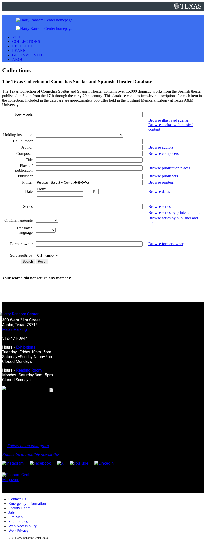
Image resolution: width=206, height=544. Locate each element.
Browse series (159, 206)
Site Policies (18, 521)
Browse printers (161, 182)
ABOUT (19, 59)
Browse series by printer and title (174, 212)
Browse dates (159, 191)
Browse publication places (169, 168)
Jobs (11, 512)
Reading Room (29, 370)
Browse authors (160, 147)
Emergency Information (27, 503)
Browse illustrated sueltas (168, 120)
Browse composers (163, 153)
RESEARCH (23, 46)
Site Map (15, 517)
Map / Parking (14, 329)
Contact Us (17, 499)
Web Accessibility (22, 526)
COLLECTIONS (26, 41)
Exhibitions (25, 347)
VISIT (17, 37)
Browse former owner (165, 244)
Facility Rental (19, 508)
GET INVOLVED (27, 55)
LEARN (19, 50)
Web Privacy (18, 530)
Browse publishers (163, 176)
